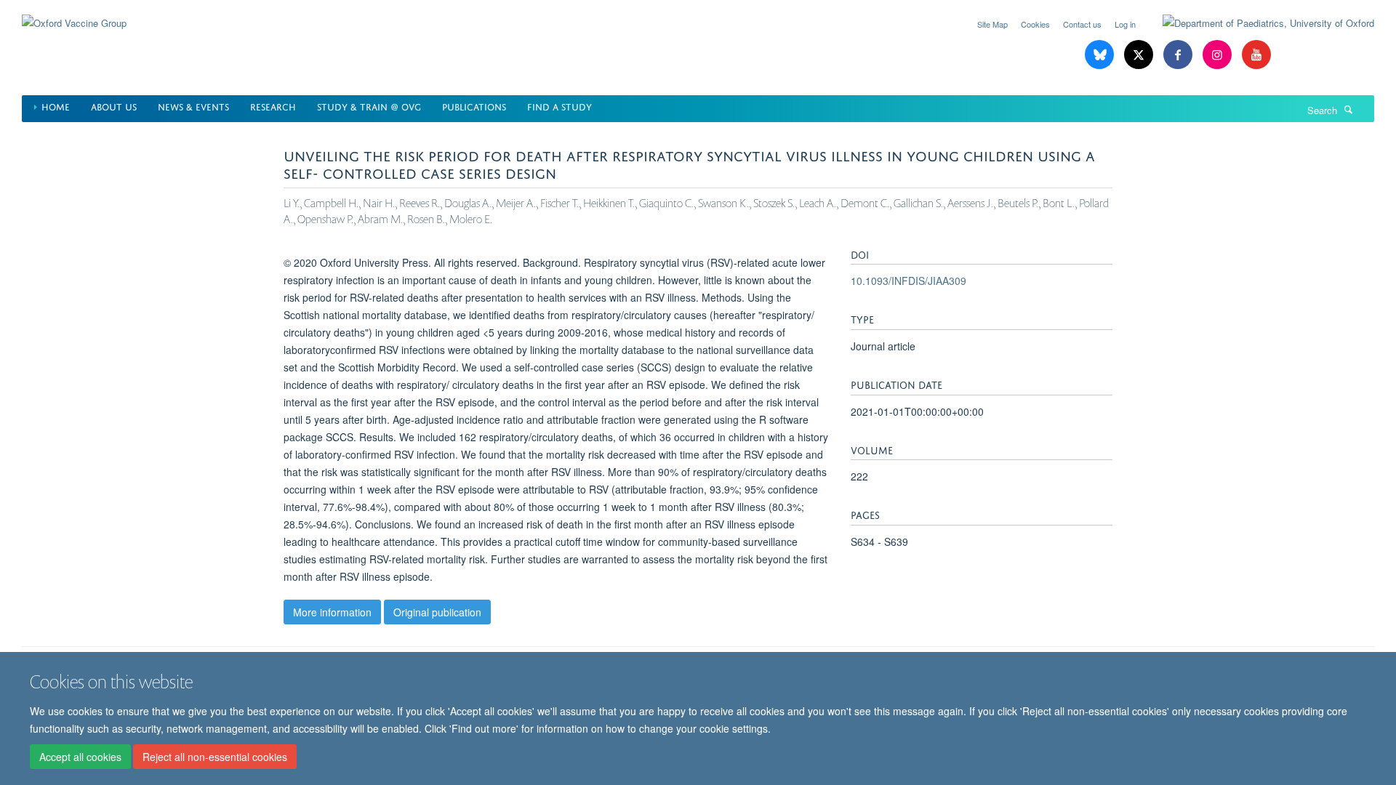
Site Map (992, 24)
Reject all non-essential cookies (215, 756)
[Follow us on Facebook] (1179, 55)
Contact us (1082, 24)
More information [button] (332, 612)
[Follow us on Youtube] (1256, 55)
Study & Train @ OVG (369, 106)
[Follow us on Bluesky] (1101, 55)
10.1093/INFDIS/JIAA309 (908, 280)
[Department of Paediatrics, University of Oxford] (1257, 23)
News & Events (193, 106)
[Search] (1349, 109)
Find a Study (559, 106)
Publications (474, 106)
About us (114, 106)
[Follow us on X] (1140, 55)
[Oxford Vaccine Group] (74, 14)
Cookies (1035, 24)
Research (273, 106)
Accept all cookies (80, 756)
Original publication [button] (437, 612)
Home (55, 106)
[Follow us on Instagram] (1219, 55)
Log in (1125, 24)
